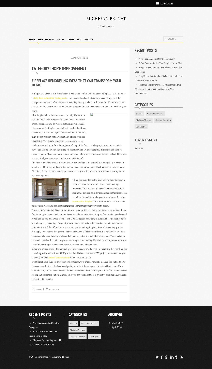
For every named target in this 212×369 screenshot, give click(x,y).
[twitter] (156, 357)
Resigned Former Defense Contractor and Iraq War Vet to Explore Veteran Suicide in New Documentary (158, 89)
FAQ (79, 39)
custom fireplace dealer (59, 257)
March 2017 (117, 322)
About (60, 39)
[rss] (181, 357)
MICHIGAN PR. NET (106, 18)
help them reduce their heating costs (50, 97)
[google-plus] (166, 357)
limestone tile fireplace (82, 201)
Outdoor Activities (163, 120)
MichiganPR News (143, 120)
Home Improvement (155, 113)
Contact (88, 39)
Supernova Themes (60, 356)
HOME (32, 39)
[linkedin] (171, 357)
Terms (70, 39)
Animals (139, 113)
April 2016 (117, 327)
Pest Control (141, 126)
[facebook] (161, 357)
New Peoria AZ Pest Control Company (157, 58)
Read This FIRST (46, 39)
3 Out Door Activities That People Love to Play (160, 63)
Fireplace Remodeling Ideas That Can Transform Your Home (76, 83)
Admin (38, 289)
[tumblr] (176, 357)
